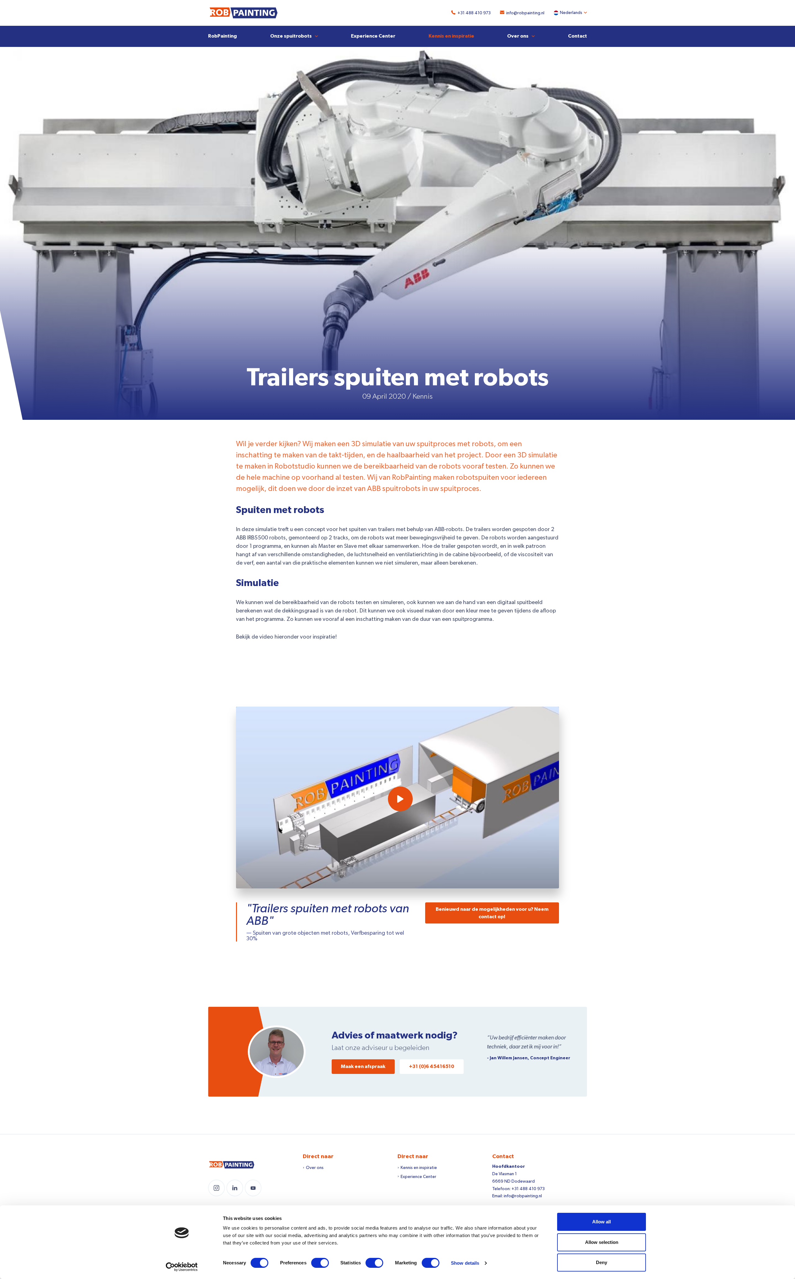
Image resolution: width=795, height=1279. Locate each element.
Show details (465, 1263)
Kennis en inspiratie (451, 36)
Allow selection (601, 1242)
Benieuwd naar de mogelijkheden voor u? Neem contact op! (492, 913)
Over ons (518, 36)
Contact (577, 36)
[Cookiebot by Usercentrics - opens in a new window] (182, 1267)
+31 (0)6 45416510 (431, 1066)
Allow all (601, 1221)
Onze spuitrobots (291, 36)
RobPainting (222, 36)
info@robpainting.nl (525, 13)
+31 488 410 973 (474, 13)
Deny (601, 1262)
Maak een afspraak (363, 1066)
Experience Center (373, 36)
